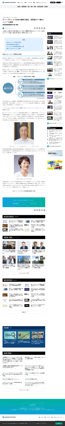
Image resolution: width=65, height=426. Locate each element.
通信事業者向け (40, 6)
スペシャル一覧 (51, 78)
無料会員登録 (53, 2)
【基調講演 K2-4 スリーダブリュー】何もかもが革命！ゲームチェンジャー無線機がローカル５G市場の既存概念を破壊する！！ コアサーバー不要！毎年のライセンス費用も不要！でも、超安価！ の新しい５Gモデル (55, 139)
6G (31, 6)
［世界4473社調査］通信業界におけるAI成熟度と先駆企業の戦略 (55, 133)
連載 (34, 2)
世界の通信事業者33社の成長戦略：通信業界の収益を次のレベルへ (55, 131)
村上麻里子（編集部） (8, 28)
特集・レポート (20, 2)
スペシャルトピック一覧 (24, 273)
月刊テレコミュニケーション (41, 2)
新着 (25, 2)
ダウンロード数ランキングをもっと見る (54, 146)
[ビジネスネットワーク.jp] (9, 2)
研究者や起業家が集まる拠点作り (13, 44)
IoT (34, 6)
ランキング (30, 2)
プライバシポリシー (32, 423)
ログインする (33, 203)
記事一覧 (24, 312)
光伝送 (46, 6)
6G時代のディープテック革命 (7, 24)
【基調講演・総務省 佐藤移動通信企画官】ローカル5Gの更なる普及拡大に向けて (55, 143)
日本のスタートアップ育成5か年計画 (14, 42)
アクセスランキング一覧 (52, 123)
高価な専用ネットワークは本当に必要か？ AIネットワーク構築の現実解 (55, 136)
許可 (59, 423)
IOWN (19, 6)
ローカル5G (24, 6)
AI (28, 6)
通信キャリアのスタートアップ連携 (13, 48)
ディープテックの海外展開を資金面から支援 (15, 46)
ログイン (58, 2)
